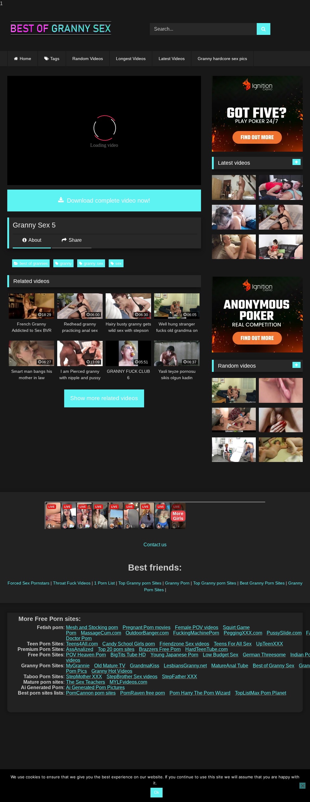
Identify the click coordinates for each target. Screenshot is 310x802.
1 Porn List (104, 583)
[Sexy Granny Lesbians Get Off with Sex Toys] (281, 390)
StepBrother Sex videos (132, 676)
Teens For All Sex (233, 643)
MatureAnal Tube (229, 665)
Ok (156, 792)
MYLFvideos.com (128, 682)
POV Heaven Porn (86, 654)
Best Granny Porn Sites (262, 583)
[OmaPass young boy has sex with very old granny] (281, 449)
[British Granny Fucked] (234, 246)
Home (25, 58)
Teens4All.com (82, 643)
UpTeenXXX (269, 643)
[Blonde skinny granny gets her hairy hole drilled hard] (234, 420)
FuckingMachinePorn (196, 632)
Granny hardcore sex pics (222, 58)
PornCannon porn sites (91, 693)
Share (75, 240)
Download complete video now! (107, 200)
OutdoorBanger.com (147, 632)
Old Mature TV (109, 665)
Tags (54, 58)
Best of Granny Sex (273, 665)
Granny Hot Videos (111, 671)
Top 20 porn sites (116, 649)
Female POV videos (196, 627)
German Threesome (264, 654)
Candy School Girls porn (128, 643)
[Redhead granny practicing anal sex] (281, 217)
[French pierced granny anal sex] (281, 420)
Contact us (155, 544)
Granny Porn (177, 583)
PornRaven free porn (142, 693)
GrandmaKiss (144, 665)
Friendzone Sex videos (184, 643)
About (34, 240)
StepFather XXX (179, 676)
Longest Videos (131, 58)
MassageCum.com (101, 632)
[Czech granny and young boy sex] (234, 449)
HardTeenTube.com (206, 649)
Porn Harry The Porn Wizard (200, 693)
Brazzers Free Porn (160, 649)
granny (66, 263)
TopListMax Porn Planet (260, 693)
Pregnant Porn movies (146, 627)
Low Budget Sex (220, 654)
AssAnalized (79, 649)
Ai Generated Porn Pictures (95, 687)
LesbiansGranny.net (185, 665)
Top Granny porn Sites (139, 583)
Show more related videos (104, 398)
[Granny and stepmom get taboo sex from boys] (281, 187)
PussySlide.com (284, 632)
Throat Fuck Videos (72, 583)
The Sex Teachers (85, 682)
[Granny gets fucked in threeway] (281, 246)
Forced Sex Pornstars (28, 583)
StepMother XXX (84, 676)
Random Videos (87, 58)
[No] (302, 786)
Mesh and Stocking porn (92, 627)
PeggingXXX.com (243, 632)
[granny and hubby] (234, 217)
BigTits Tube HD (128, 654)
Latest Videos (172, 58)
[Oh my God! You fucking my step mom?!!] (234, 187)
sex (118, 263)
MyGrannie (78, 665)
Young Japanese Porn (174, 654)
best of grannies (34, 263)
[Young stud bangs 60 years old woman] (234, 390)
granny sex (93, 263)
